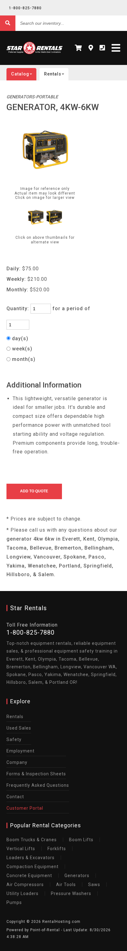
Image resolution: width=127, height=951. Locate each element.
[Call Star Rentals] (102, 48)
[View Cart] (78, 48)
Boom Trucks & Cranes (31, 839)
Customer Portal (24, 808)
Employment (20, 750)
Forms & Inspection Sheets (36, 773)
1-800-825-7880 (25, 8)
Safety (14, 739)
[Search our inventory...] (7, 23)
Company (16, 762)
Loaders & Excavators (30, 857)
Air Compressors (25, 884)
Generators (76, 875)
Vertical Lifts (20, 848)
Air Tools (66, 884)
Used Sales (18, 728)
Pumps (14, 902)
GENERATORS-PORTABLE (32, 97)
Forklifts (56, 848)
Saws (94, 884)
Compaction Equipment (32, 866)
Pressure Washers (71, 893)
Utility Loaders (22, 893)
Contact (15, 796)
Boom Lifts (81, 839)
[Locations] (90, 48)
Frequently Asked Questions (37, 785)
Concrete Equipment (29, 875)
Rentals (14, 716)
